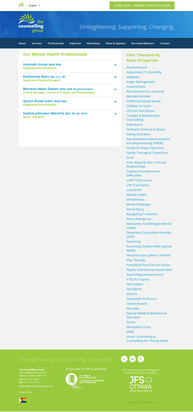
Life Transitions (138, 185)
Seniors (132, 294)
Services (37, 43)
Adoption (133, 77)
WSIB (130, 332)
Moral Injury (135, 209)
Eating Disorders (138, 134)
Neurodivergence (139, 219)
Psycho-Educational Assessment (149, 270)
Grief (130, 158)
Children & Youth (139, 106)
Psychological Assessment (145, 275)
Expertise (75, 43)
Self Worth (134, 289)
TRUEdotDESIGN (148, 402)
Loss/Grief (134, 190)
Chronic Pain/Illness (141, 111)
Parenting (134, 241)
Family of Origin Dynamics (145, 148)
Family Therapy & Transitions (148, 153)
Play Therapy (136, 260)
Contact (165, 43)
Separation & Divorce (142, 299)
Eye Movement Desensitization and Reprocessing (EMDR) (148, 141)
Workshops (93, 43)
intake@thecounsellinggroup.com (36, 386)
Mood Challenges (139, 204)
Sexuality (133, 308)
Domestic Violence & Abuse (146, 129)
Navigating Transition (142, 214)
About (22, 43)
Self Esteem (135, 284)
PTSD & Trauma (138, 279)
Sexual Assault (137, 303)
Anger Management (141, 82)
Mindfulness (135, 199)
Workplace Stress (139, 327)
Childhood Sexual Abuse (144, 101)
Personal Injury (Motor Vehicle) (148, 255)
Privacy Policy (25, 392)
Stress (131, 322)
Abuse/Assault (137, 67)
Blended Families (138, 96)
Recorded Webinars (142, 43)
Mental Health (137, 195)
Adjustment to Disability (144, 72)
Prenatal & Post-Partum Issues (148, 265)
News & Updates (115, 43)
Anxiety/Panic (136, 87)
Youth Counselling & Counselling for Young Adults (148, 339)
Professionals (56, 43)
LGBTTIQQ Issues (139, 180)
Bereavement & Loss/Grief (145, 91)
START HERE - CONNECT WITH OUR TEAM (142, 5)
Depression (135, 124)
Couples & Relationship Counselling (143, 118)
